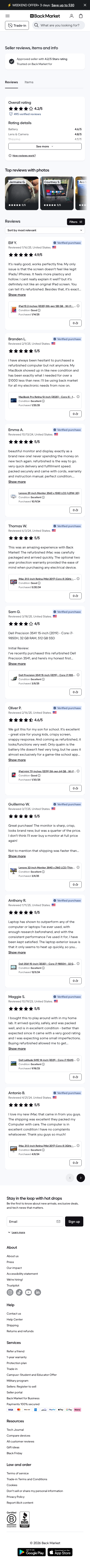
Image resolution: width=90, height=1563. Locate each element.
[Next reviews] (81, 1178)
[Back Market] (45, 16)
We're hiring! (15, 1279)
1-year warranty (17, 1357)
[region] (45, 194)
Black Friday (14, 1453)
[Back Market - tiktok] (19, 1292)
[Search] (36, 25)
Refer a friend (15, 1351)
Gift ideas (13, 1447)
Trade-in (12, 1369)
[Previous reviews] (70, 1178)
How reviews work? (24, 155)
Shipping (13, 1325)
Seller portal (14, 1392)
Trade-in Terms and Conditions (27, 1479)
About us (13, 1256)
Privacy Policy (15, 1497)
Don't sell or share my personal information (35, 1491)
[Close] (85, 5)
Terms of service (18, 1473)
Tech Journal (15, 1430)
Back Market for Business (23, 1398)
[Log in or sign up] (71, 16)
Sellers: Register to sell (21, 1386)
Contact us (14, 1313)
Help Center (15, 1319)
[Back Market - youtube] (28, 1292)
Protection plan (17, 1363)
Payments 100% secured (23, 1404)
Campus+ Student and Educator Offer (32, 1375)
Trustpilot (13, 1285)
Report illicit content (20, 1503)
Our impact (14, 1268)
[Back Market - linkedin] (37, 1292)
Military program (17, 1380)
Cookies (12, 1485)
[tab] (11, 82)
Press (10, 1262)
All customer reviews (20, 1441)
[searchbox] (62, 25)
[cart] (81, 16)
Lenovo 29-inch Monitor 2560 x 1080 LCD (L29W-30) (49, 493)
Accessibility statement (22, 1274)
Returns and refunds (20, 1331)
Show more (17, 294)
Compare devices (18, 1435)
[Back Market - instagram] (10, 1292)
